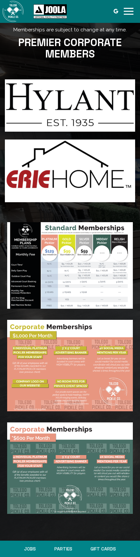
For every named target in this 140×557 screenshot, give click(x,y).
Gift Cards (103, 549)
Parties (63, 549)
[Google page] (115, 11)
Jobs (30, 549)
